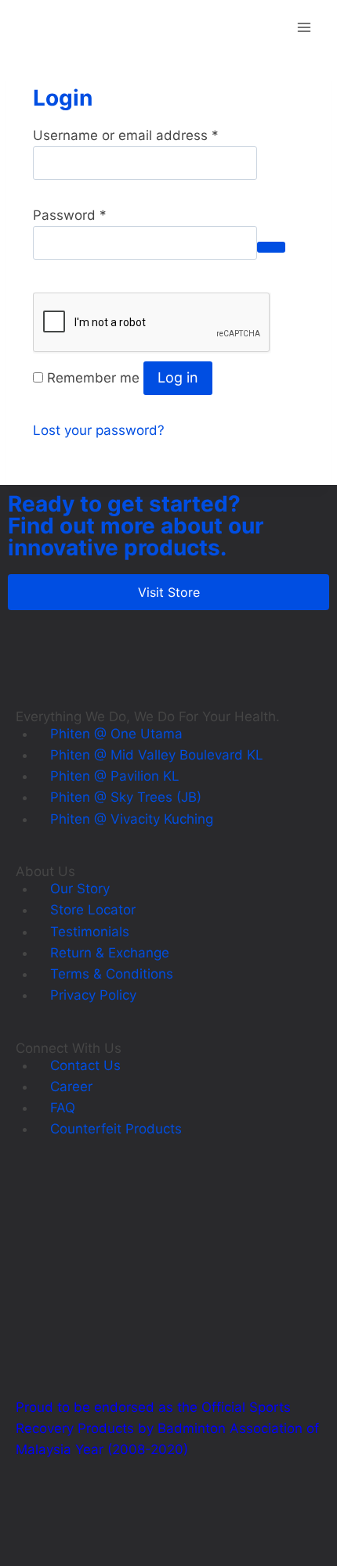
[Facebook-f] (35, 1524)
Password (70, 215)
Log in (178, 377)
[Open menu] (303, 27)
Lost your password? (99, 430)
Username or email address (126, 135)
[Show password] (271, 247)
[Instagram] (78, 1524)
